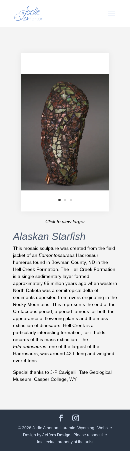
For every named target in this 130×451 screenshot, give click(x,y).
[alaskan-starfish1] (65, 209)
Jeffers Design (56, 435)
